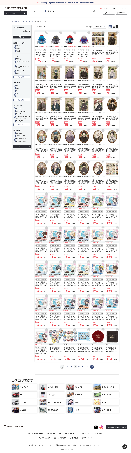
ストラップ (19, 121)
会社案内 (31, 445)
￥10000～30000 (21, 141)
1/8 (17, 93)
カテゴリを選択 (10, 13)
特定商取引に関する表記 (63, 445)
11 (83, 366)
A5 (17, 91)
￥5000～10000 (21, 138)
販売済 (18, 45)
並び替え (89, 27)
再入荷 (18, 51)
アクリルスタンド (21, 111)
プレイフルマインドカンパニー (22, 67)
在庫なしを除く (42, 27)
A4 (17, 85)
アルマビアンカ (20, 73)
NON (17, 88)
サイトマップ (98, 445)
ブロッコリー (20, 70)
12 (87, 366)
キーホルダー (20, 108)
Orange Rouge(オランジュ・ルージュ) (23, 117)
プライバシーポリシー (45, 445)
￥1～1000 (19, 133)
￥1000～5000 (20, 136)
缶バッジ (18, 114)
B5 (17, 96)
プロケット (19, 59)
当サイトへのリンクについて (82, 445)
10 (79, 366)
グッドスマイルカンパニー (22, 62)
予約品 (18, 48)
